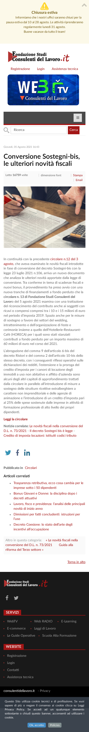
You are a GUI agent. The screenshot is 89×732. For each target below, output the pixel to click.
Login (41, 69)
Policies (55, 725)
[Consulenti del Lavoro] (37, 56)
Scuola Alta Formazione (59, 635)
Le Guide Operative (21, 635)
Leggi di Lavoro (45, 628)
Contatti (13, 670)
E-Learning (68, 621)
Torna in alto (76, 562)
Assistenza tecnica (65, 69)
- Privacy (44, 691)
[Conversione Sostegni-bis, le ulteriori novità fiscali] (44, 217)
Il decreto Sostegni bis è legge (51, 431)
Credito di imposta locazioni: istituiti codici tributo (40, 435)
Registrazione (20, 69)
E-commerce (16, 628)
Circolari (31, 468)
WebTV (12, 621)
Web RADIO (43, 621)
